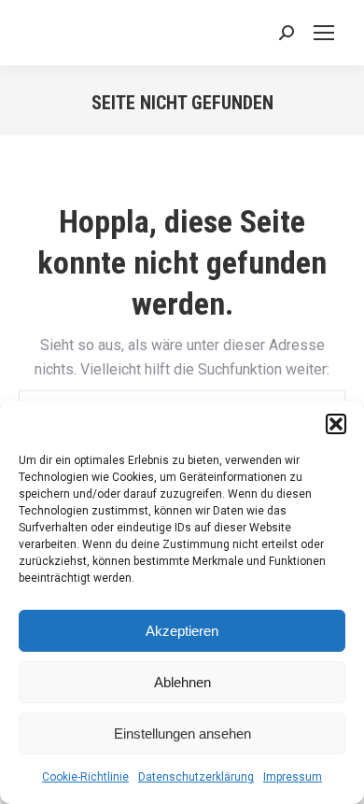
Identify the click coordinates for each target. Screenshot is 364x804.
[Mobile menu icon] (324, 32)
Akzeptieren (182, 631)
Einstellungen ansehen (182, 733)
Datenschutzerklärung (196, 776)
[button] (336, 424)
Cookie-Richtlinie (85, 776)
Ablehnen (182, 682)
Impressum (292, 776)
